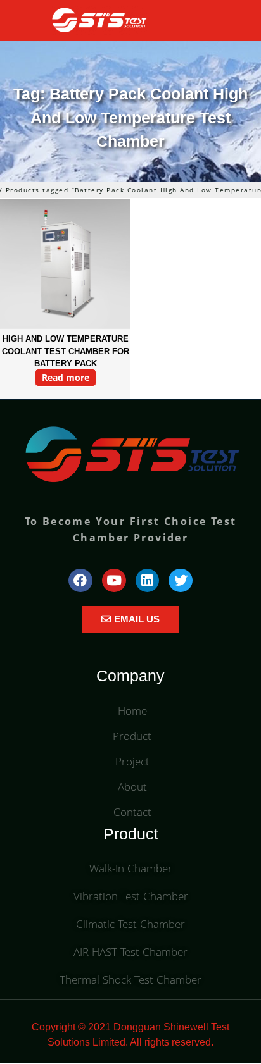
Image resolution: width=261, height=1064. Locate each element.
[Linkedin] (148, 581)
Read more (65, 377)
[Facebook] (80, 581)
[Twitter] (181, 581)
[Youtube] (114, 581)
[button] (223, 20)
